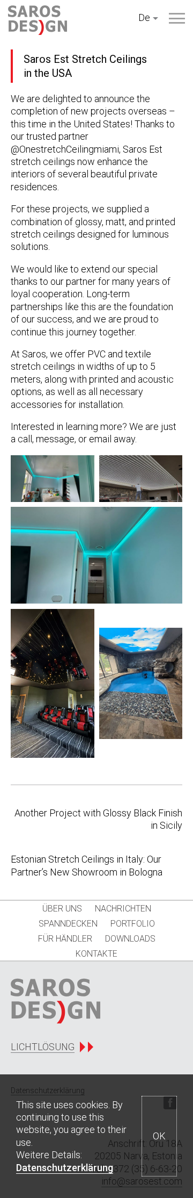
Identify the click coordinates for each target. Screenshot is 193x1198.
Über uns (62, 908)
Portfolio (132, 924)
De (144, 17)
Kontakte (96, 954)
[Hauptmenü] (177, 18)
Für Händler (65, 939)
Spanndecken (68, 924)
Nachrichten (123, 908)
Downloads (130, 939)
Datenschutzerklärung (64, 1167)
